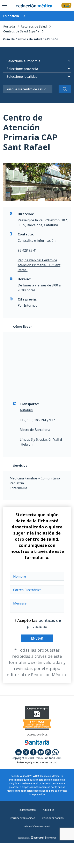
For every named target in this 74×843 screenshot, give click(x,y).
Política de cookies (53, 818)
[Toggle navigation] (4, 5)
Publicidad (48, 810)
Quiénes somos (28, 810)
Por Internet (27, 305)
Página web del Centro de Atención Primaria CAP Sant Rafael (39, 265)
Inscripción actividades (37, 826)
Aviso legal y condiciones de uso (37, 762)
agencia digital (24, 838)
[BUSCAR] (65, 89)
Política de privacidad (22, 818)
